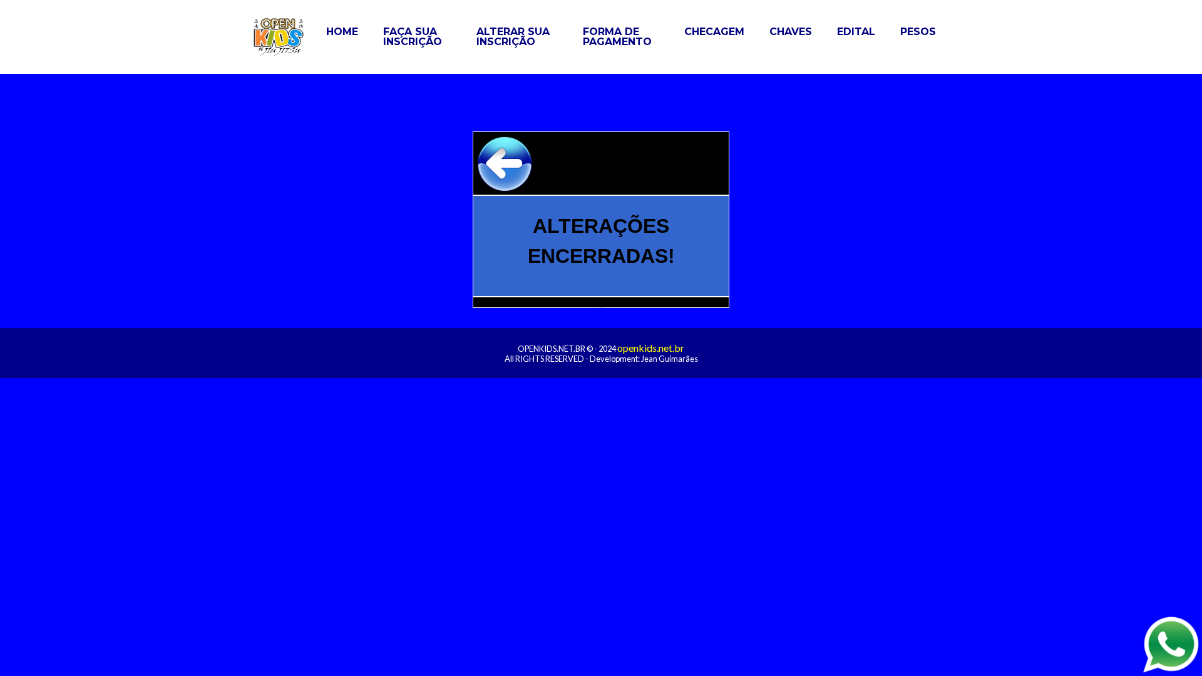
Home (342, 32)
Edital (856, 32)
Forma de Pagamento (617, 37)
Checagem (714, 32)
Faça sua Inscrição (412, 37)
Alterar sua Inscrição (513, 37)
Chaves (790, 32)
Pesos (918, 32)
